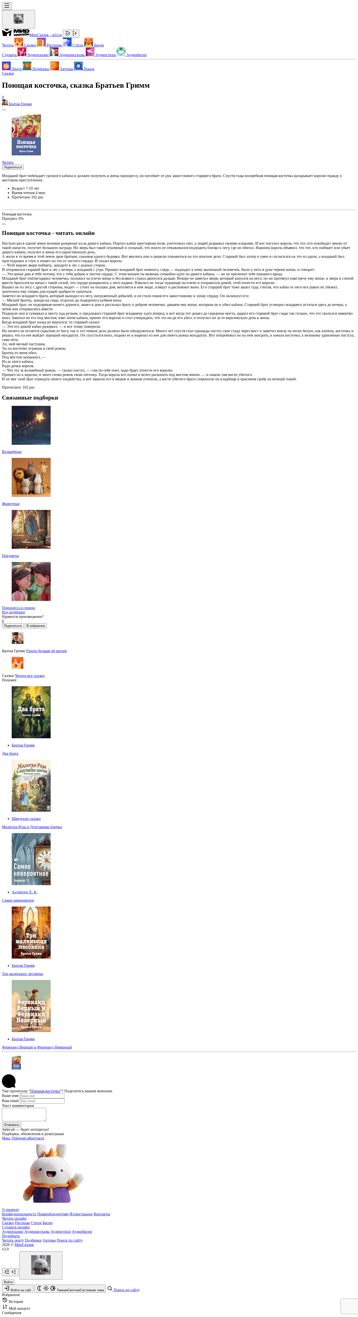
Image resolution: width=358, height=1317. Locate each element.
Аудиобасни (82, 1231)
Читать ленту (13, 1240)
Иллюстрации (81, 1214)
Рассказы (22, 1223)
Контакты (102, 1214)
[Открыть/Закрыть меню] (7, 6)
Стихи (36, 1223)
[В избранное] (4, 109)
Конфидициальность (19, 1214)
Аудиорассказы (37, 1231)
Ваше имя (10, 1096)
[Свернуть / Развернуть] (71, 34)
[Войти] (18, 19)
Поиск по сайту (70, 1240)
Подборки (33, 1240)
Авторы (49, 1240)
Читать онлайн (14, 1218)
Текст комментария (18, 1105)
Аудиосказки (12, 1231)
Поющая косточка (45, 1091)
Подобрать (11, 1236)
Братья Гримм (23, 745)
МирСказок (24, 1245)
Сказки (8, 73)
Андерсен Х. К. (25, 892)
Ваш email (10, 1101)
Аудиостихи (61, 1231)
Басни (48, 1223)
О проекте (10, 1210)
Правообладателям (52, 1214)
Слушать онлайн (16, 1227)
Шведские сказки (26, 819)
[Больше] (4, 224)
